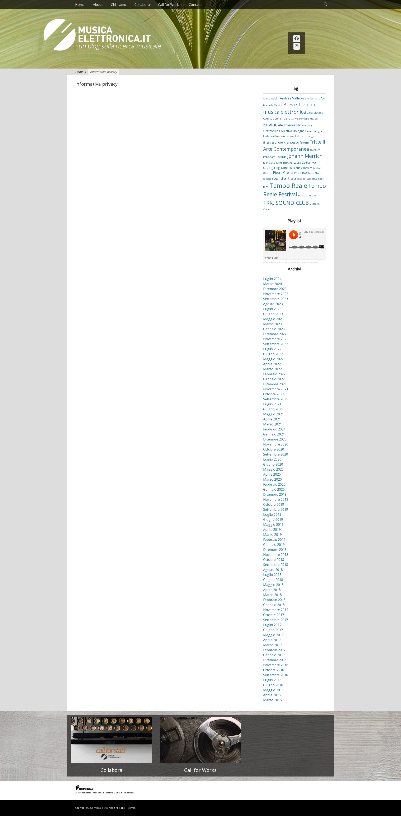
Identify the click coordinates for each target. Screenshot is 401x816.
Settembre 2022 (275, 344)
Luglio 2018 (272, 574)
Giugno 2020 (273, 464)
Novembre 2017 (275, 609)
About (98, 4)
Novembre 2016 (275, 665)
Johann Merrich (305, 156)
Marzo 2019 (272, 534)
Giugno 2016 (273, 685)
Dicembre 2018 (275, 549)
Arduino (305, 98)
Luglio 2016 (272, 680)
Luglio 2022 (272, 349)
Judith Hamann (284, 162)
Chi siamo (118, 4)
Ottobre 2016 (273, 670)
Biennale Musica (272, 105)
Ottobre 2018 (273, 559)
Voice (266, 209)
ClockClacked (315, 113)
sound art (281, 178)
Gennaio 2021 (274, 434)
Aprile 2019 (272, 529)
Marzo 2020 (272, 479)
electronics (308, 125)
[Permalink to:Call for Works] (200, 740)
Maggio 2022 (273, 359)
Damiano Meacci (308, 118)
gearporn (315, 149)
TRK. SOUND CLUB (286, 202)
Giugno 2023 (273, 314)
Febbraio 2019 (274, 539)
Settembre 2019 (275, 509)
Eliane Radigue (314, 131)
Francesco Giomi (296, 142)
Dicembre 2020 (275, 439)
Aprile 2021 (272, 419)
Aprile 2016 (272, 695)
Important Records (274, 157)
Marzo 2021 (272, 424)
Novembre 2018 (275, 554)
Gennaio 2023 (274, 329)
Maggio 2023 (273, 319)
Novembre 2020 (275, 444)
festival (290, 136)
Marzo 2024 (272, 283)
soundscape (298, 178)
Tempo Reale (288, 185)
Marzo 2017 (272, 645)
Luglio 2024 (272, 278)
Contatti (195, 4)
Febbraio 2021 (274, 429)
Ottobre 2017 (273, 614)
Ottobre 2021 (273, 394)
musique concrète (300, 168)
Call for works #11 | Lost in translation (301, 262)
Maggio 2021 (273, 414)
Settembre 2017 (275, 619)
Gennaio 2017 (274, 655)
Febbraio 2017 (274, 650)
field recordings (304, 136)
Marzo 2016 (272, 700)
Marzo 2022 (272, 369)
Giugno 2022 (273, 354)
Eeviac (270, 124)
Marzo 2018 (272, 594)
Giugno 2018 (273, 579)
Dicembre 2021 (275, 384)
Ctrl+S (294, 118)
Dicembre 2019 (275, 494)
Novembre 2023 (275, 294)
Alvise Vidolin (271, 98)
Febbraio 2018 (274, 599)
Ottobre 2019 (273, 504)
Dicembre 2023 (275, 288)
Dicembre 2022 (275, 334)
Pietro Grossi (283, 172)
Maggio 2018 (273, 584)
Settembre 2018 (275, 564)
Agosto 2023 (273, 304)
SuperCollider (315, 179)
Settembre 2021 (275, 399)
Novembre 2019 (275, 499)
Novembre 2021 (275, 389)
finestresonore (273, 142)
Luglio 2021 (272, 404)
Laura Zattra (301, 162)
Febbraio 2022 (274, 374)
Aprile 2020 (272, 474)
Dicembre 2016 (275, 660)
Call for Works (169, 4)
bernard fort (317, 98)
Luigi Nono (281, 168)
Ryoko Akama (314, 173)
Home (80, 4)
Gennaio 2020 (274, 489)
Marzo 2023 (272, 324)
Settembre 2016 (275, 675)
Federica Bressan (274, 136)
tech (266, 187)
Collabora (142, 4)
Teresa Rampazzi (307, 195)
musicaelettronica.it (272, 262)
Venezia (315, 204)
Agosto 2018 (273, 569)
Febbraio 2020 (274, 484)
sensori (267, 178)
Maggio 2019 (273, 524)
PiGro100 (300, 173)
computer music (276, 118)
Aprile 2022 (272, 364)
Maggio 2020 (273, 469)
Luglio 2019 (272, 514)
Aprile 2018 (272, 589)
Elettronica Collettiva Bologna (284, 131)
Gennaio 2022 (274, 379)
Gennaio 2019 (274, 544)
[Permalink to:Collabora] (111, 740)
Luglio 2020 (272, 459)
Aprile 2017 (272, 640)
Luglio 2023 (272, 309)
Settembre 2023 (275, 299)
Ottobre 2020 (273, 449)
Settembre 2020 (275, 454)
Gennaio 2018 (274, 604)
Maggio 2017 (273, 635)
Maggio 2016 (273, 690)
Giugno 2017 (273, 630)
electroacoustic (289, 125)
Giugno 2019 (273, 519)
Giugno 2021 (273, 409)
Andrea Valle (290, 98)
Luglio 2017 (272, 625)
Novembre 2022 (275, 339)
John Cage (269, 162)
